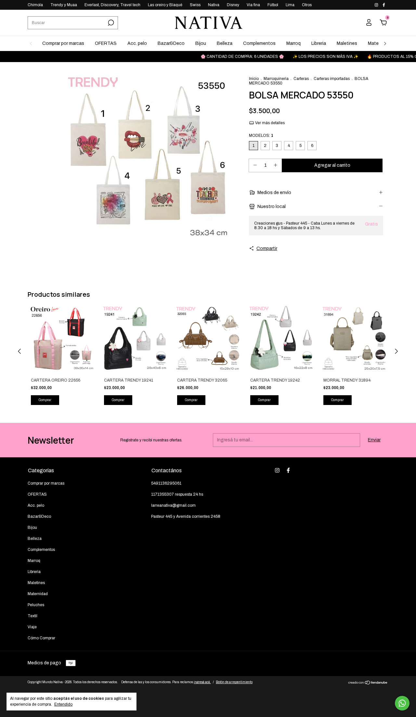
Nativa (213, 5)
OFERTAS (106, 43)
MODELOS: (261, 135)
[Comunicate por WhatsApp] (402, 703)
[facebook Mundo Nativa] (384, 5)
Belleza (224, 43)
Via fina (253, 5)
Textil (32, 616)
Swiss (195, 5)
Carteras (301, 78)
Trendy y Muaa (63, 5)
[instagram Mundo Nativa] (376, 5)
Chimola (35, 5)
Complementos (259, 43)
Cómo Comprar (41, 638)
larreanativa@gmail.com (173, 505)
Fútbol (272, 5)
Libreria (318, 43)
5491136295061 (166, 483)
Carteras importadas (332, 78)
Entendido (63, 704)
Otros (307, 5)
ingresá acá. (202, 682)
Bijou (200, 43)
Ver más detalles (269, 123)
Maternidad (38, 594)
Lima (290, 5)
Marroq (293, 43)
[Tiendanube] (368, 683)
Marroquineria (276, 78)
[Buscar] (110, 22)
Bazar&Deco (171, 43)
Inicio (254, 78)
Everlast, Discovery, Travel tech (112, 5)
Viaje (32, 627)
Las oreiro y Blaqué (165, 5)
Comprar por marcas (63, 43)
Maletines (347, 43)
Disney (233, 5)
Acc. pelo (137, 43)
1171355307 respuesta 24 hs (177, 494)
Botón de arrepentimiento (234, 682)
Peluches (36, 605)
